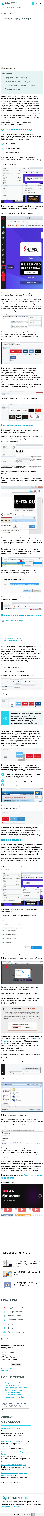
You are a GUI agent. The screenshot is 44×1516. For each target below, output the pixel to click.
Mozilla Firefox (14, 1316)
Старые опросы (7, 1368)
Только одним (8, 1352)
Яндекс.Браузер (15, 1308)
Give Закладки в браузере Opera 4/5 (39, 1215)
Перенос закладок (13, 89)
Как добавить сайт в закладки (17, 81)
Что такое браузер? (10, 1359)
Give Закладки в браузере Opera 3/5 (37, 1215)
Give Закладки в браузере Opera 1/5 (33, 1215)
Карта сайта (7, 1506)
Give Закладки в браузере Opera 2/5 (35, 1215)
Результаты (5, 1370)
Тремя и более (9, 1357)
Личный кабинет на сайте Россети (14, 1441)
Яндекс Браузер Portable (10, 1428)
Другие (11, 1328)
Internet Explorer (15, 1320)
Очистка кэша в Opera (13, 1385)
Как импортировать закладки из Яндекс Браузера (27, 1284)
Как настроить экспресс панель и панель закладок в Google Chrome (26, 1264)
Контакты (15, 1506)
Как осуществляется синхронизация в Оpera (13, 639)
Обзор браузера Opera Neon (16, 1388)
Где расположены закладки (17, 78)
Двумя (5, 1355)
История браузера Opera (14, 1383)
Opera (10, 1324)
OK (33, 1514)
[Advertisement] (22, 44)
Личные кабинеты (16, 1332)
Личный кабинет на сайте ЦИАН (13, 1465)
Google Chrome (15, 1312)
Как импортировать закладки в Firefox (26, 1273)
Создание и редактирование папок (20, 85)
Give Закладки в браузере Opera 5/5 (41, 1215)
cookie (27, 1514)
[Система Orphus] (15, 1411)
